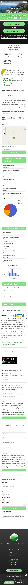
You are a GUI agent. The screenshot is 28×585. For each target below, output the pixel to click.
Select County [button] (13, 31)
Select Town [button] (13, 24)
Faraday (18, 310)
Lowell (21, 342)
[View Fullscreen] (4, 134)
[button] (26, 37)
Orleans (16, 342)
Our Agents (5, 379)
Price (3, 492)
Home (3, 342)
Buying (14, 562)
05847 (5, 344)
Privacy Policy (20, 414)
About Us (14, 554)
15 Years (12, 486)
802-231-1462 (7, 373)
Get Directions (14, 152)
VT (12, 342)
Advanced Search (15, 40)
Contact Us (5, 377)
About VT (14, 552)
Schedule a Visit (20, 425)
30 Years (6, 486)
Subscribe (14, 417)
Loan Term (5, 482)
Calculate (14, 508)
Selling (14, 564)
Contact (6, 2)
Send (14, 470)
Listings (9, 342)
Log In (19, 582)
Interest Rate (5, 502)
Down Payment (6, 497)
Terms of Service (23, 472)
